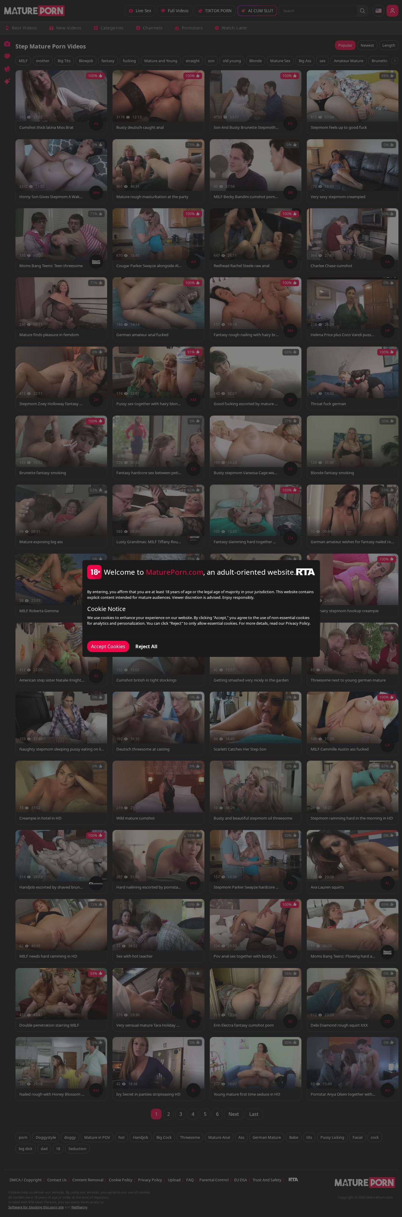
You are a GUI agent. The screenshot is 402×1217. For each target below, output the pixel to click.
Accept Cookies (108, 646)
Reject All (146, 646)
